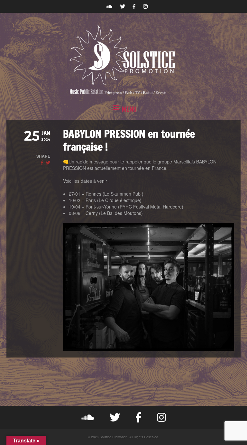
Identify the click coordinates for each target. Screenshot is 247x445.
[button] (123, 109)
